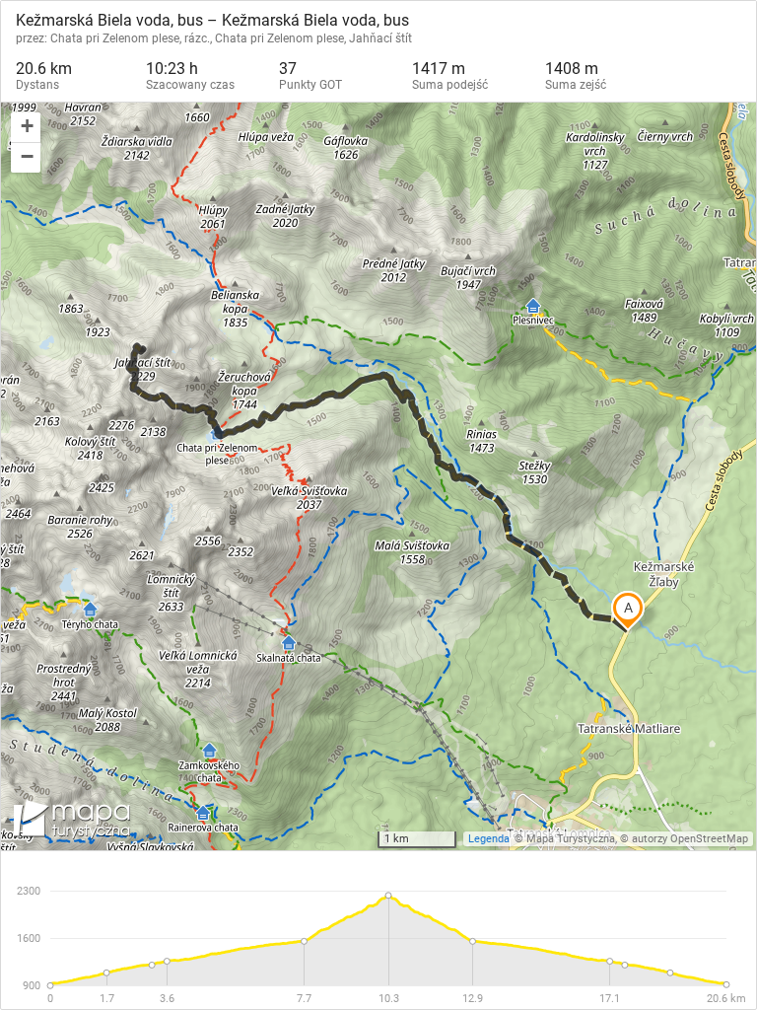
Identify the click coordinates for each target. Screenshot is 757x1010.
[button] (25, 127)
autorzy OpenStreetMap (690, 838)
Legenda (489, 838)
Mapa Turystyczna (570, 838)
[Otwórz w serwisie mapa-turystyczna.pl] (70, 822)
